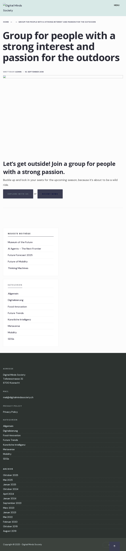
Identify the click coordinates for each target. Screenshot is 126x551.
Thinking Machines (18, 268)
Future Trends (16, 313)
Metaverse (14, 326)
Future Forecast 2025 (20, 255)
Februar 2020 (10, 521)
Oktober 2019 (10, 526)
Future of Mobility (18, 261)
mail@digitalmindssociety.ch (18, 397)
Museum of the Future (20, 242)
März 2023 (8, 507)
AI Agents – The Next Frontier (24, 248)
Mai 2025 (8, 479)
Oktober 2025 (10, 475)
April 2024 (8, 493)
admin (18, 72)
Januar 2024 (9, 498)
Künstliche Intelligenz (19, 319)
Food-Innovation (17, 306)
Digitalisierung (15, 300)
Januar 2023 (9, 512)
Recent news (50, 194)
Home (6, 22)
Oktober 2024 (10, 489)
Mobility (12, 332)
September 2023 (12, 503)
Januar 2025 (9, 484)
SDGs (11, 338)
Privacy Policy (10, 412)
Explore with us (18, 194)
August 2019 (9, 531)
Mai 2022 (8, 517)
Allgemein (13, 293)
